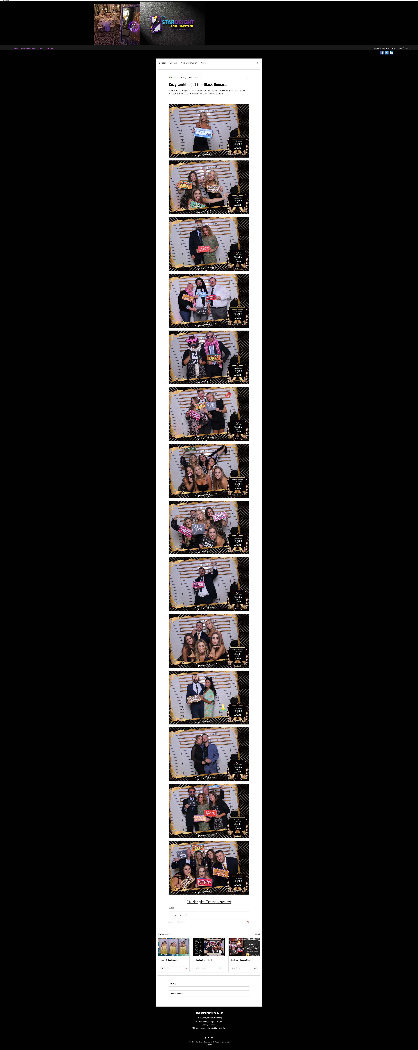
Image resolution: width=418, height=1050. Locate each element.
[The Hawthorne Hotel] (209, 947)
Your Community (189, 63)
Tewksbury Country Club (240, 959)
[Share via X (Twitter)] (175, 915)
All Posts (162, 63)
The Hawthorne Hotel (204, 959)
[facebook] (382, 52)
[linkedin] (391, 52)
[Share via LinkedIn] (180, 915)
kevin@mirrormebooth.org (386, 48)
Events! (173, 63)
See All (257, 934)
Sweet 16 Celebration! (169, 959)
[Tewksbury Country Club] (244, 947)
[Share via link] (186, 915)
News (203, 63)
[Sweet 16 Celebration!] (173, 947)
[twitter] (387, 52)
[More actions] (248, 77)
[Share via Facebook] (170, 915)
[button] (257, 63)
